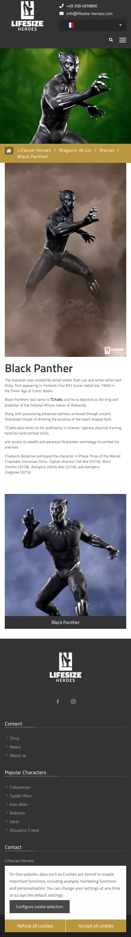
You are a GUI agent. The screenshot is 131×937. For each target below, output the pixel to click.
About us (18, 755)
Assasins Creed (24, 830)
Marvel (107, 150)
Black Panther (33, 156)
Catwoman (20, 787)
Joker (14, 821)
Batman (17, 812)
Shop (14, 738)
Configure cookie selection (39, 906)
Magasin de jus (75, 150)
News (15, 746)
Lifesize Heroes (34, 150)
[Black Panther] (65, 555)
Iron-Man (19, 804)
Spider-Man (21, 795)
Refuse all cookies (35, 925)
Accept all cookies (96, 925)
